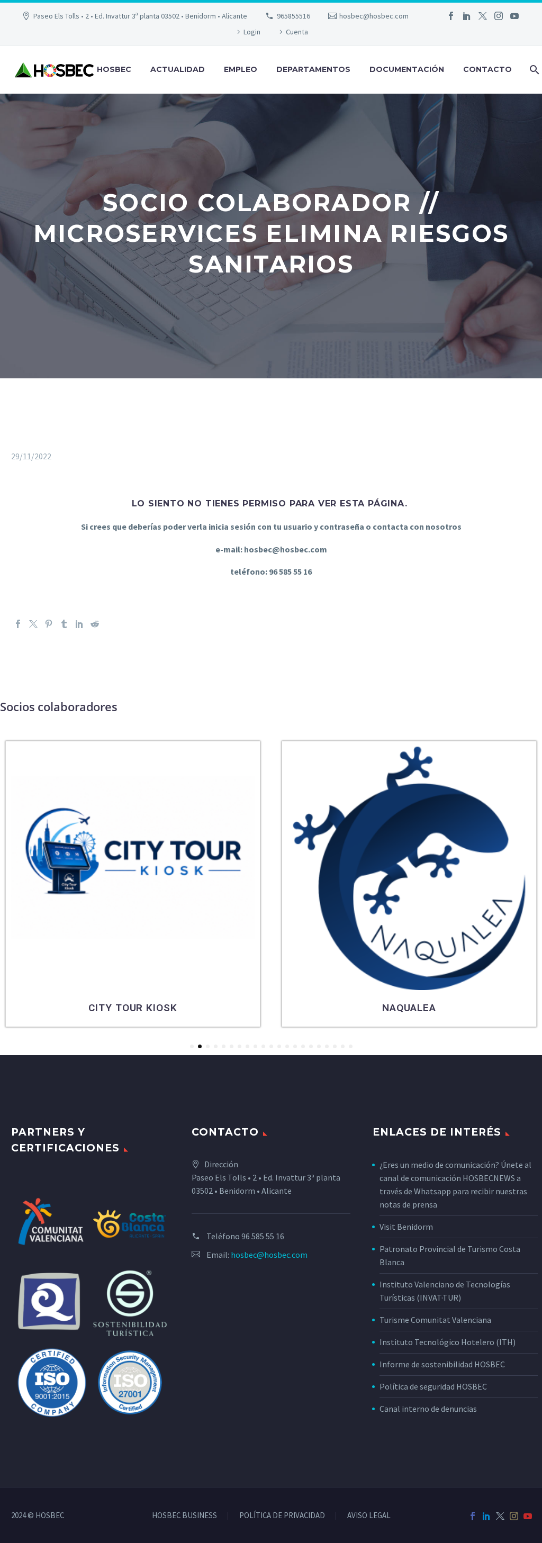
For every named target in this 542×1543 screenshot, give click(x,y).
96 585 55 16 (262, 1236)
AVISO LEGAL (369, 1516)
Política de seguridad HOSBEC (433, 1386)
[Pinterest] (48, 624)
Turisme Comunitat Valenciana (435, 1319)
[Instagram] (499, 16)
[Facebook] (451, 16)
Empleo (240, 69)
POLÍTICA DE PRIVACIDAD (282, 1516)
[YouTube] (514, 16)
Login (251, 32)
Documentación (406, 69)
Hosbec (114, 69)
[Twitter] (483, 16)
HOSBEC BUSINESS (184, 1516)
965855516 (293, 16)
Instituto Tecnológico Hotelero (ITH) (448, 1342)
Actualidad (177, 69)
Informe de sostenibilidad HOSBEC (443, 1364)
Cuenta (297, 32)
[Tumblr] (64, 624)
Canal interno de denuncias (428, 1408)
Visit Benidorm (406, 1226)
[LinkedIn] (467, 16)
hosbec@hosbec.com (374, 16)
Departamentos (313, 69)
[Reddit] (95, 624)
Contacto (487, 69)
